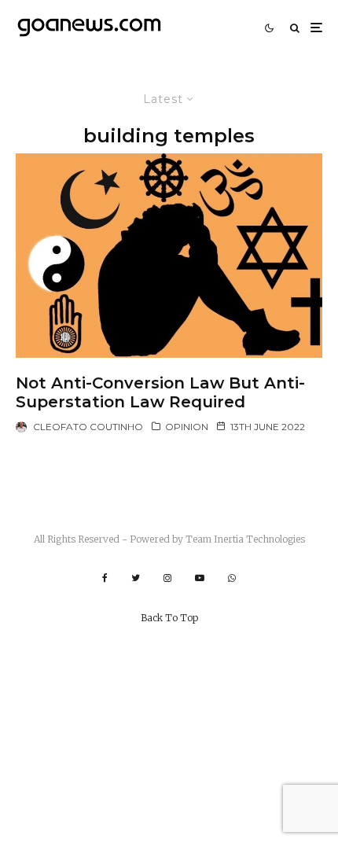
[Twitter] (135, 578)
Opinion (186, 427)
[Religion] (169, 255)
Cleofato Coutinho (88, 427)
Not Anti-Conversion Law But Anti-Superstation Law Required (160, 392)
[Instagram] (167, 578)
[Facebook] (104, 578)
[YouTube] (199, 578)
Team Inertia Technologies (245, 539)
